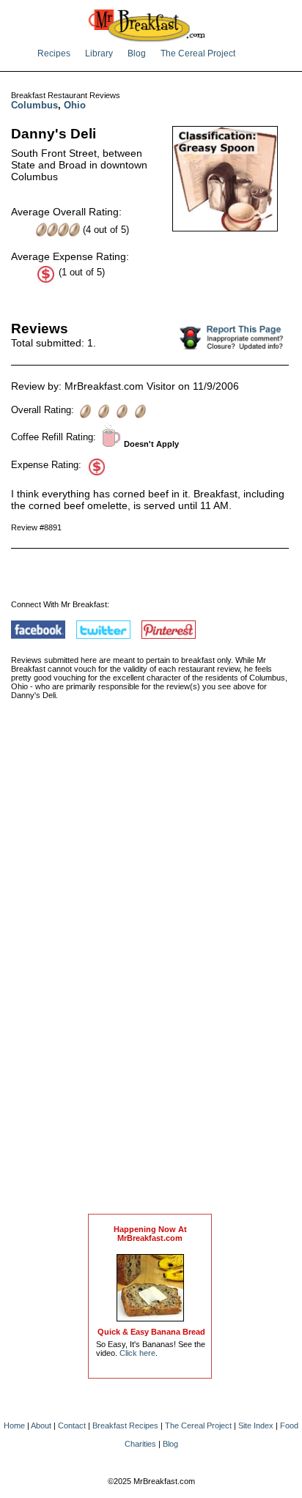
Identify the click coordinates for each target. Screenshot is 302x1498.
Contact (72, 1425)
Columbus (34, 105)
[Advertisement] (150, 972)
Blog (137, 53)
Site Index (255, 1425)
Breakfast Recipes (125, 1425)
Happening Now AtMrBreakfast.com (150, 1233)
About (41, 1425)
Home (14, 1425)
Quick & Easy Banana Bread (151, 1331)
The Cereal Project (198, 53)
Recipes (53, 53)
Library (99, 53)
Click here (137, 1353)
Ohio (75, 105)
